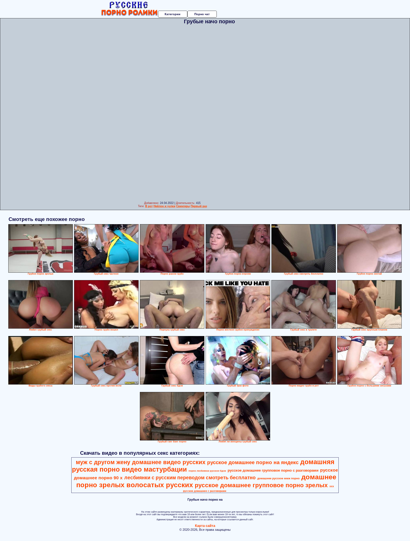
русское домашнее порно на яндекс (253, 462)
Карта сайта (205, 526)
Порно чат (202, 14)
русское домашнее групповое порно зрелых (261, 485)
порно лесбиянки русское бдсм (207, 470)
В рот (149, 206)
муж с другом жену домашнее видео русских (140, 462)
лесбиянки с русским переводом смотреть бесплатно (190, 477)
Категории (172, 14)
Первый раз (199, 206)
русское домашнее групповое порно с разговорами (273, 470)
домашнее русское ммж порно (278, 478)
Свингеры (183, 206)
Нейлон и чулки (164, 206)
